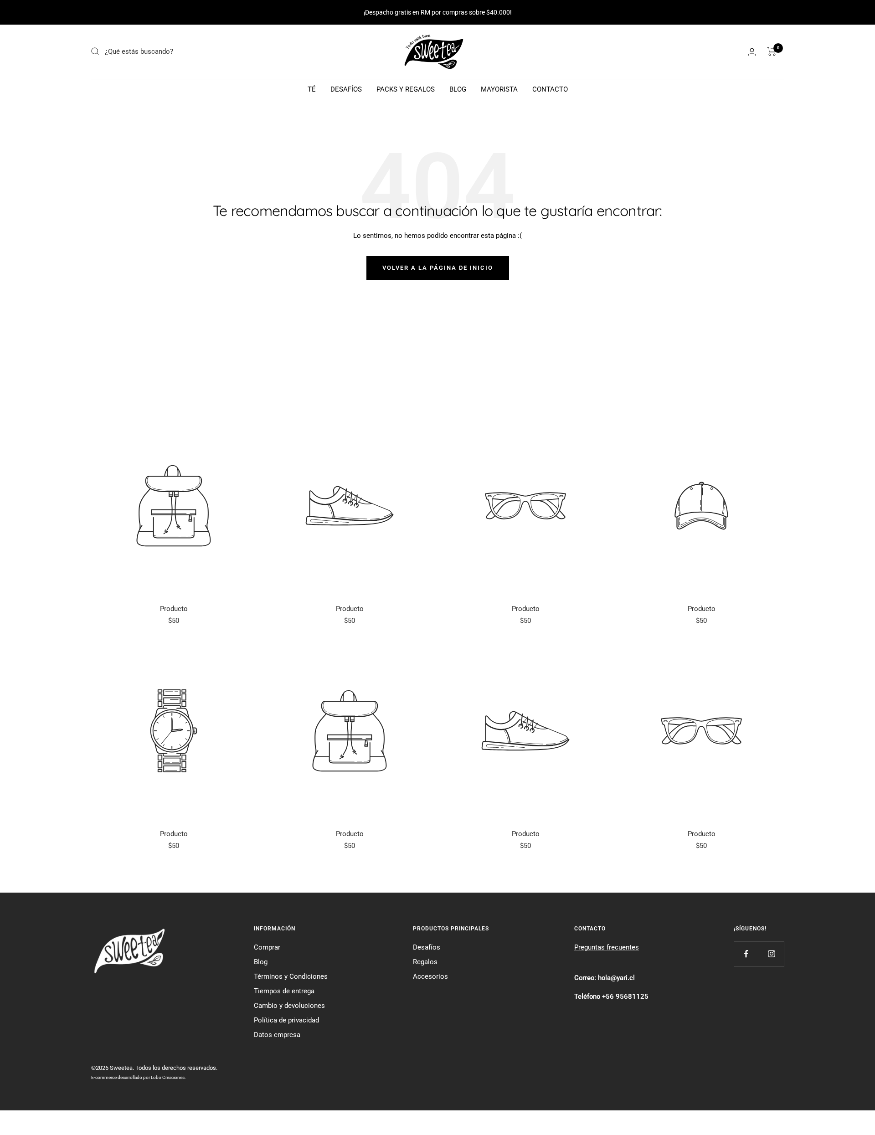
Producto (174, 609)
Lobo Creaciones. (168, 1077)
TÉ (312, 89)
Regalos (425, 962)
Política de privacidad (286, 1020)
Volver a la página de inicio (437, 267)
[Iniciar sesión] (752, 52)
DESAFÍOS (346, 89)
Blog (261, 962)
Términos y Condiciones (291, 976)
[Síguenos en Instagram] (771, 953)
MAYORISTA (499, 89)
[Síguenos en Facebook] (746, 953)
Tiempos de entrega (284, 991)
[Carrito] (772, 51)
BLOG (457, 89)
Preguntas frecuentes (606, 947)
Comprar (267, 947)
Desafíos (426, 947)
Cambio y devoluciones (289, 1005)
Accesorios (430, 976)
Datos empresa (277, 1035)
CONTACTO (550, 89)
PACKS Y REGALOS (405, 89)
